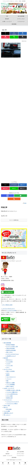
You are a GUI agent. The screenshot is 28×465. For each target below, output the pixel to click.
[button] (22, 37)
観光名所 (6, 357)
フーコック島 (9, 365)
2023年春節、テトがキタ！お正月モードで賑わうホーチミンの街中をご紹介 (14, 430)
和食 (7, 380)
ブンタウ (8, 363)
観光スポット (9, 359)
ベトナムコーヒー (8, 399)
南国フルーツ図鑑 (10, 382)
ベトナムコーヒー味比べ (12, 403)
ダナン (7, 367)
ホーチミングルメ (8, 369)
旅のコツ (6, 407)
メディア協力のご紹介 (7, 304)
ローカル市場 (9, 361)
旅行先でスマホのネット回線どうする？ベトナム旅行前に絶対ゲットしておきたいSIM (13, 425)
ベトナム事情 (7, 411)
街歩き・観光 (7, 405)
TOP (7, 451)
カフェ (7, 373)
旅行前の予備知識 (10, 344)
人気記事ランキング (11, 356)
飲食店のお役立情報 (11, 350)
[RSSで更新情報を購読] (14, 199)
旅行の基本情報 (7, 342)
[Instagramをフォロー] (7, 195)
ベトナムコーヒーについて (12, 401)
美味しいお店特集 (10, 371)
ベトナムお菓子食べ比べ (12, 394)
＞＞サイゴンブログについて (8, 308)
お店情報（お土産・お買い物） (13, 390)
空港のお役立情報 (10, 348)
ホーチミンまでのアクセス (12, 354)
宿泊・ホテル (9, 352)
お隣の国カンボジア (8, 413)
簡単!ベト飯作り (10, 386)
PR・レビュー (7, 415)
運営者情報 (14, 457)
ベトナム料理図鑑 (10, 384)
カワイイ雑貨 (9, 396)
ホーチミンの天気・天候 (12, 346)
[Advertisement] (14, 120)
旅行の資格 (8, 409)
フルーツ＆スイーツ (11, 377)
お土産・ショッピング (9, 388)
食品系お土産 (9, 397)
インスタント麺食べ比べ (12, 392)
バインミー (8, 378)
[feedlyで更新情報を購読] (20, 195)
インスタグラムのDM (11, 310)
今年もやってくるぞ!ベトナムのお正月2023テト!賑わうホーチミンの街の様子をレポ (13, 435)
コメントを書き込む (14, 220)
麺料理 (7, 375)
